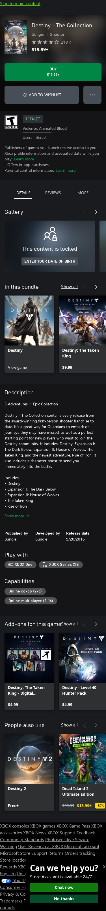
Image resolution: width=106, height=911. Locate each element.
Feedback (86, 832)
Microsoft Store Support (23, 853)
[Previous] (84, 212)
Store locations (14, 860)
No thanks (64, 898)
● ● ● (92, 94)
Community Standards (22, 839)
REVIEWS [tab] (53, 192)
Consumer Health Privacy (24, 887)
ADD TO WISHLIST (45, 94)
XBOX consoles (14, 826)
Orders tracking (80, 853)
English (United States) (22, 873)
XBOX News (34, 832)
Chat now (64, 887)
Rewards (8, 867)
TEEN (30, 119)
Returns (56, 853)
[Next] (95, 212)
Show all (69, 286)
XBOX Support (61, 832)
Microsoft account (81, 846)
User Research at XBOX (41, 846)
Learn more (24, 159)
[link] (29, 334)
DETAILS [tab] (23, 192)
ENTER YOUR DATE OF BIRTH (49, 261)
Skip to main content (20, 3)
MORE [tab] (82, 192)
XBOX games (42, 826)
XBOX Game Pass (73, 826)
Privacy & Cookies (18, 894)
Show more (14, 515)
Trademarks (11, 901)
